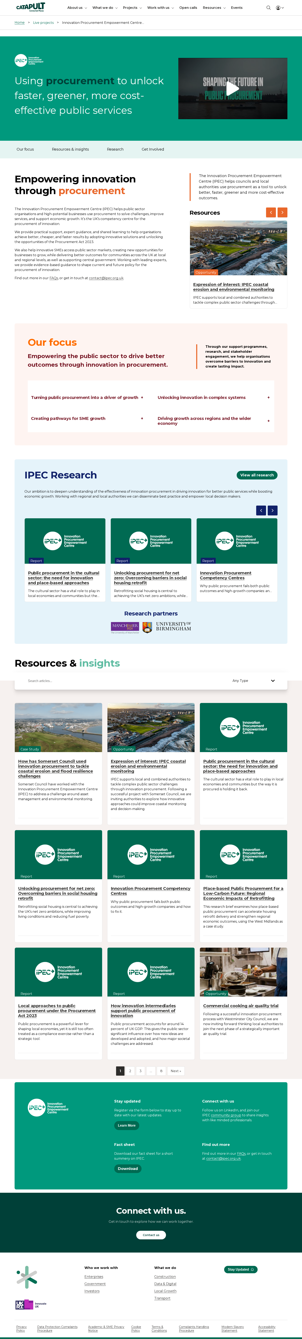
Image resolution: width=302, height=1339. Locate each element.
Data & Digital (165, 1284)
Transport (162, 1298)
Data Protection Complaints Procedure (57, 1328)
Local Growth (165, 1291)
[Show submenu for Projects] (140, 7)
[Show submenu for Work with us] (172, 7)
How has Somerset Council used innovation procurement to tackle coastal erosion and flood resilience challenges (55, 769)
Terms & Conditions (159, 1328)
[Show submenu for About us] (85, 7)
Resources (212, 8)
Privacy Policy (21, 1328)
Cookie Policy (136, 1328)
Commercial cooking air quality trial (241, 1005)
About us (75, 8)
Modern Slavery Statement (232, 1328)
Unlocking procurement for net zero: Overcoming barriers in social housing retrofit (150, 577)
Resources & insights (70, 149)
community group (226, 1115)
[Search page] (268, 8)
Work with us (158, 8)
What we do (102, 8)
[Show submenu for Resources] (224, 7)
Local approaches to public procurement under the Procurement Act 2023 (57, 1010)
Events (237, 8)
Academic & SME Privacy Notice (106, 1328)
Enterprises (93, 1277)
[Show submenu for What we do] (116, 7)
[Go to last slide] (271, 212)
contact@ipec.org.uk (106, 278)
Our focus (25, 149)
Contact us (151, 1235)
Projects (130, 8)
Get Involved (153, 149)
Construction (165, 1277)
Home (20, 22)
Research (115, 149)
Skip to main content (20, 5)
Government (95, 1284)
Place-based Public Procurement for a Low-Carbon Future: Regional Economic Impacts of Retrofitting (243, 893)
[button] (232, 88)
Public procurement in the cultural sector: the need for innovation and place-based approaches (63, 577)
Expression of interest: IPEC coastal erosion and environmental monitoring (233, 287)
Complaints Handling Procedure (194, 1328)
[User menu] (280, 8)
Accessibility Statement (266, 1328)
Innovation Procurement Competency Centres (225, 575)
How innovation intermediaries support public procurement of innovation (143, 1010)
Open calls (188, 8)
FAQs (54, 278)
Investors (91, 1291)
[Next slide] (282, 212)
